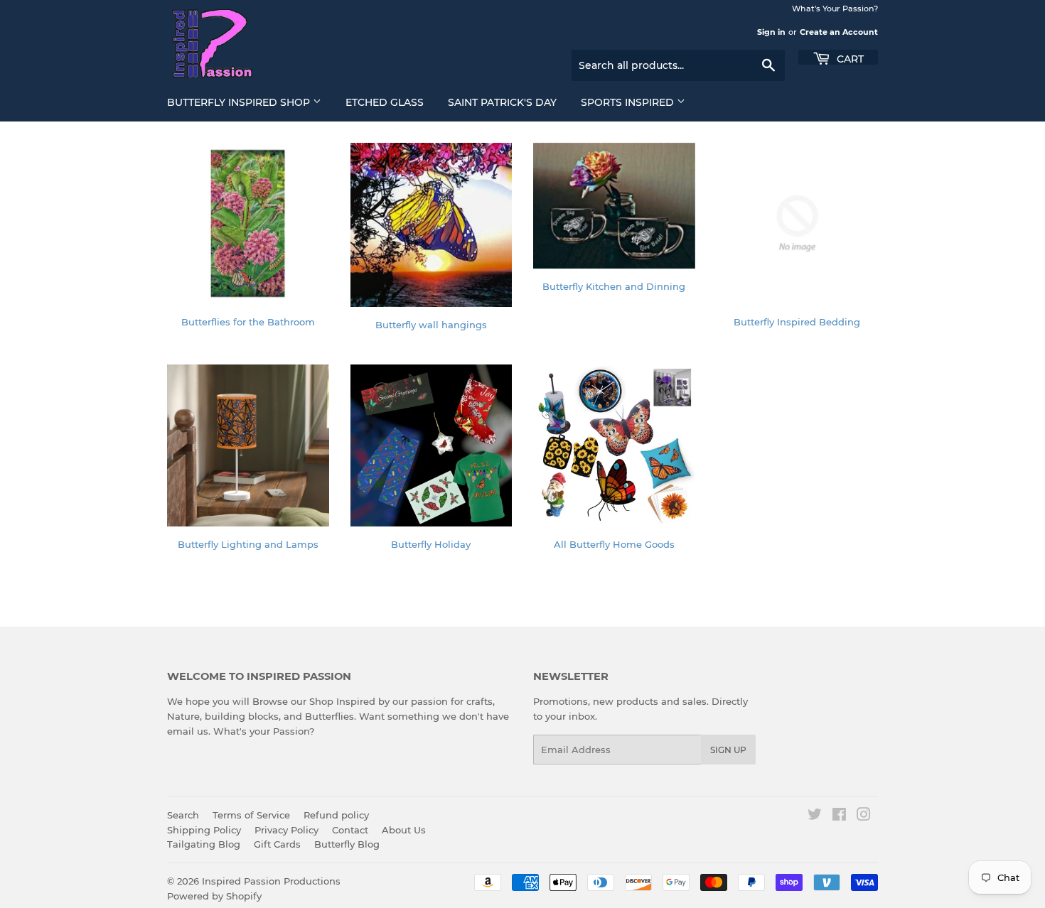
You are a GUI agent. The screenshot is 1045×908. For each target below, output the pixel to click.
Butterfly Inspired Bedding (797, 322)
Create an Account (839, 32)
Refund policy (336, 815)
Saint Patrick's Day (502, 102)
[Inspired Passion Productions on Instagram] (864, 816)
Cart (849, 58)
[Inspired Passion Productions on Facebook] (839, 816)
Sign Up (728, 750)
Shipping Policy (204, 830)
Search (183, 815)
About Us (404, 830)
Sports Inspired (629, 102)
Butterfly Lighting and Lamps (248, 544)
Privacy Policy (286, 830)
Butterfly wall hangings (431, 324)
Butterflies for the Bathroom (248, 322)
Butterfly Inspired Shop (240, 102)
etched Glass (384, 102)
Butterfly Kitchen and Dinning (613, 286)
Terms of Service (251, 815)
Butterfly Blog (347, 844)
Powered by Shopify (214, 896)
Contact (350, 830)
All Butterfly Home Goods (614, 544)
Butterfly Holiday (431, 544)
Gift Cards (277, 844)
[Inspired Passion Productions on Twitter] (815, 816)
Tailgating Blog (203, 844)
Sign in (771, 32)
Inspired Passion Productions (271, 881)
